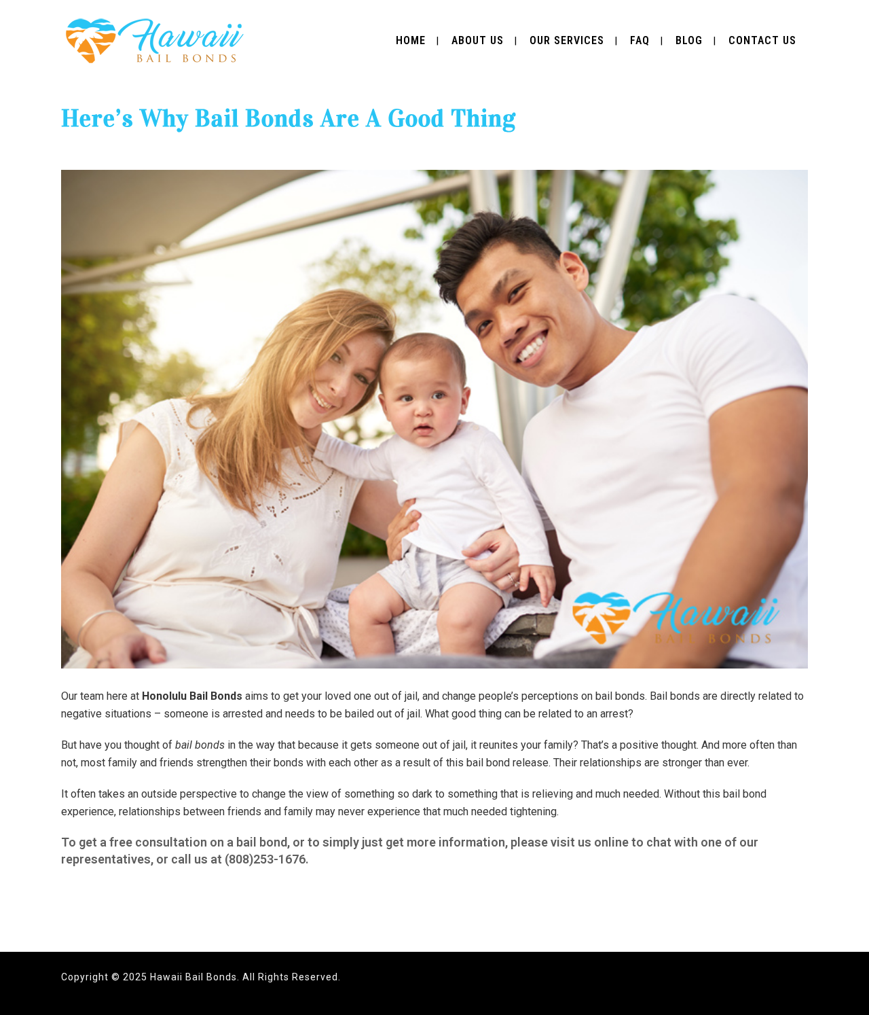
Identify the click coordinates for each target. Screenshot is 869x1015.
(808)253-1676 (265, 859)
